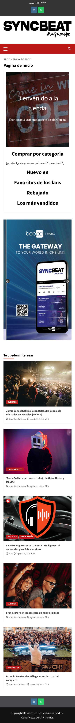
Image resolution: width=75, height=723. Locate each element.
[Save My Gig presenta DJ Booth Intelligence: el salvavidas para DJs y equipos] (37, 518)
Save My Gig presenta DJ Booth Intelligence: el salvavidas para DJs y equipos (33, 547)
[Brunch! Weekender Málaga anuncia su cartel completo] (37, 649)
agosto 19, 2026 (37, 684)
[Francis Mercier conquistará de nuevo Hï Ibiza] (37, 585)
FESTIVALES (13, 667)
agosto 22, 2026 (37, 419)
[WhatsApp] (41, 10)
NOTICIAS (12, 536)
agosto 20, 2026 (37, 617)
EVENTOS (12, 402)
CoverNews (28, 717)
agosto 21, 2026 (37, 486)
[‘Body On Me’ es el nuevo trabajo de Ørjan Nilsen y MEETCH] (37, 451)
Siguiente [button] (67, 281)
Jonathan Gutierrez (17, 419)
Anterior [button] (7, 281)
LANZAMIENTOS (15, 469)
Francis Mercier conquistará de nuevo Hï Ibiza (32, 613)
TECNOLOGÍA (27, 536)
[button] (6, 48)
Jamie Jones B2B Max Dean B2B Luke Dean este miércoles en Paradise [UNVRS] (33, 412)
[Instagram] (34, 10)
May (11, 553)
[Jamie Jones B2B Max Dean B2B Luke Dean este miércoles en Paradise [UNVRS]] (37, 384)
